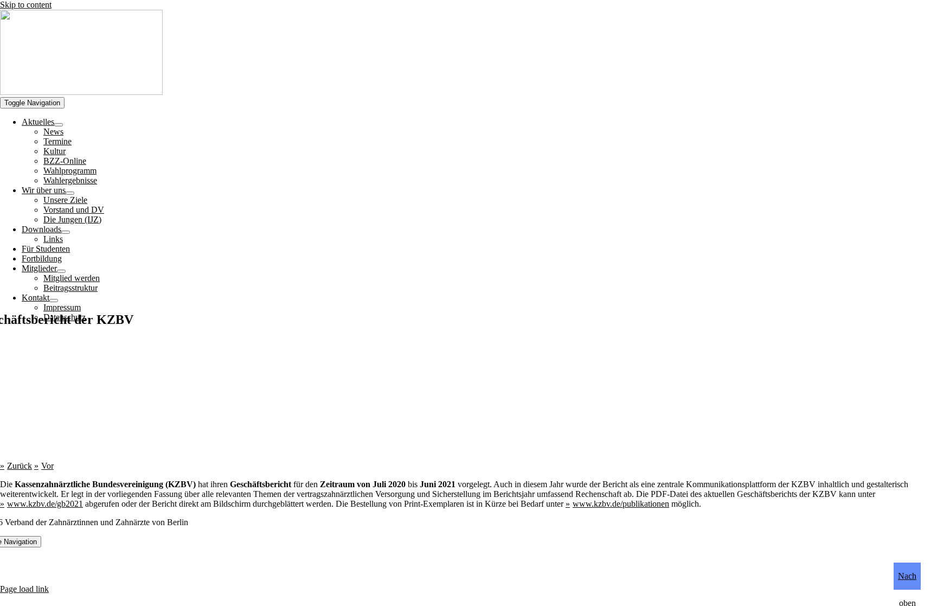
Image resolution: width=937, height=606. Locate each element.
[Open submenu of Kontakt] (53, 300)
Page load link (24, 589)
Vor (47, 465)
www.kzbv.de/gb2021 (45, 503)
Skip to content (26, 4)
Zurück (19, 465)
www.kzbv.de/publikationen (621, 503)
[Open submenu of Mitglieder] (61, 271)
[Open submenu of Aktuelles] (58, 124)
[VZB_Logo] (81, 92)
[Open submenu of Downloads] (65, 232)
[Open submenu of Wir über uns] (70, 193)
